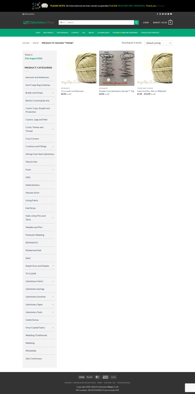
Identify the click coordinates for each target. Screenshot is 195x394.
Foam (28, 169)
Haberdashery (33, 185)
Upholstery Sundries (36, 296)
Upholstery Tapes (34, 304)
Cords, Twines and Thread (34, 129)
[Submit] (136, 22)
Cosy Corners (32, 138)
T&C (83, 33)
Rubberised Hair (34, 250)
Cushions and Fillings (36, 146)
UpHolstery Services (150, 33)
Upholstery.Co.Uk (108, 387)
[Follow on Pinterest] (168, 14)
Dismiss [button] (161, 5)
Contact (75, 33)
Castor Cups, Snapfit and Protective (38, 110)
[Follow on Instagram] (160, 14)
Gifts (28, 177)
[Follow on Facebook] (157, 14)
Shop (38, 33)
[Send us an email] (165, 14)
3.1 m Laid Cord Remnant (72, 91)
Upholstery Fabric (34, 281)
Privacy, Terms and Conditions (80, 383)
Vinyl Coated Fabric (35, 327)
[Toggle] (53, 92)
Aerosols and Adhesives (37, 77)
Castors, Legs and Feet (36, 119)
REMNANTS (32, 242)
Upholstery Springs (35, 288)
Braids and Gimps (34, 92)
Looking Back (103, 33)
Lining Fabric (32, 200)
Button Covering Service (37, 100)
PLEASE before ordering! (125, 33)
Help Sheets (48, 33)
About (91, 33)
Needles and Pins (34, 227)
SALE (28, 258)
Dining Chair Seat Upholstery (40, 154)
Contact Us (109, 383)
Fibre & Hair (31, 161)
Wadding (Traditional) (36, 335)
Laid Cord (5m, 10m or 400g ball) (151, 91)
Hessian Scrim (32, 192)
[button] (28, 14)
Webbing (30, 343)
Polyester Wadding (35, 234)
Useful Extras (32, 319)
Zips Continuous (34, 358)
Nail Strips (31, 208)
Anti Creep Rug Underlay (38, 85)
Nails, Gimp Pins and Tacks (36, 217)
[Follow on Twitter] (163, 14)
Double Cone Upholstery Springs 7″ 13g (116, 91)
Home (26, 42)
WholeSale (31, 350)
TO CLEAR (31, 273)
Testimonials (62, 33)
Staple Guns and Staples (37, 265)
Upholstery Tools (34, 312)
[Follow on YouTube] (171, 14)
